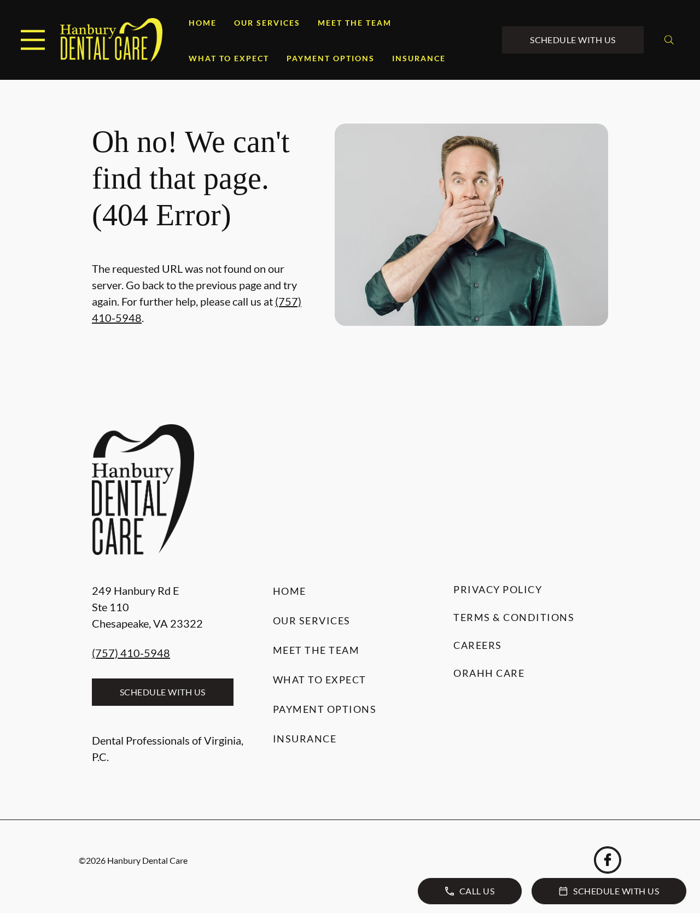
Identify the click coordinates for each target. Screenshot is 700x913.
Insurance (419, 58)
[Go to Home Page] (111, 40)
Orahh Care (488, 673)
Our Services (267, 22)
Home (203, 22)
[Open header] (33, 40)
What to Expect (229, 58)
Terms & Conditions (513, 617)
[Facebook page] (607, 860)
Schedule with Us (573, 39)
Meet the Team (355, 22)
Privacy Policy (497, 589)
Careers (477, 645)
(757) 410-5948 (131, 652)
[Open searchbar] (669, 40)
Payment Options (331, 58)
